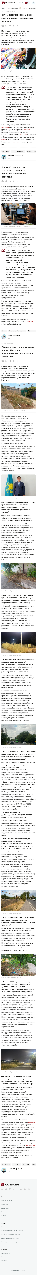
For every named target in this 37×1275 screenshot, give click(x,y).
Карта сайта (5, 1253)
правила (31, 1122)
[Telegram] (10, 26)
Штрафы (5, 151)
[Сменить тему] (27, 2)
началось (26, 130)
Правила (16, 1164)
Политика (4, 1204)
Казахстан (6, 1164)
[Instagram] (2, 26)
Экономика (5, 1212)
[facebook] (14, 1189)
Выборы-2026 (13, 8)
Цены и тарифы (18, 151)
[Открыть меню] (33, 2)
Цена (4, 331)
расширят (5, 127)
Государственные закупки (10, 1242)
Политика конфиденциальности (12, 1231)
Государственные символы (10, 1234)
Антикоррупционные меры (10, 1238)
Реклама (4, 1261)
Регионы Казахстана (17, 331)
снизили (30, 321)
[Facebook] (14, 26)
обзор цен (23, 134)
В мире (3, 1215)
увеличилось (15, 142)
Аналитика (5, 1208)
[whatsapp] (6, 26)
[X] (17, 26)
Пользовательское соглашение (12, 1227)
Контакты (4, 1257)
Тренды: (4, 8)
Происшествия (6, 1201)
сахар (3, 139)
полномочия (30, 1145)
